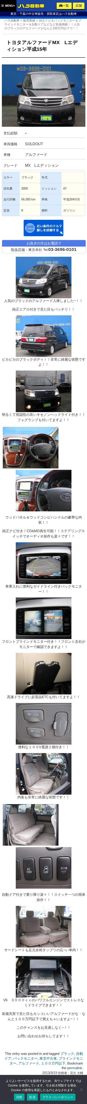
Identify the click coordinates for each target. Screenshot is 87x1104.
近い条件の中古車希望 (43, 228)
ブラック (67, 1054)
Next (78, 91)
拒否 (32, 1097)
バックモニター (25, 1058)
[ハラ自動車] (31, 6)
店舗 (78, 5)
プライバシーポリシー (57, 1097)
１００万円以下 (53, 1063)
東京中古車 (48, 1058)
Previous (8, 91)
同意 (19, 1097)
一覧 (65, 5)
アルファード (28, 1063)
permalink (74, 1068)
